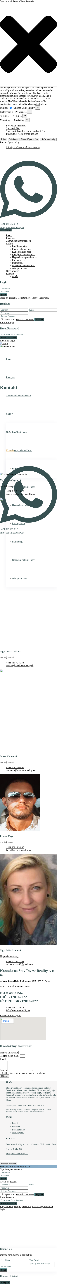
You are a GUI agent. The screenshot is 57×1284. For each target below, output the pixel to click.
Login (3, 295)
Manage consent (8, 1164)
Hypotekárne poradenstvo (24, 257)
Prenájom (10, 238)
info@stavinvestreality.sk (12, 227)
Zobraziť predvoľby (29, 139)
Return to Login (7, 340)
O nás (15, 276)
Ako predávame (20, 268)
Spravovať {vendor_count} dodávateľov (25, 131)
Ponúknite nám (19, 246)
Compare (5, 1282)
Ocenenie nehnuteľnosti (23, 265)
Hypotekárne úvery (9, 956)
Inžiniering (17, 262)
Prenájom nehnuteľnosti (23, 254)
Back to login (38, 1206)
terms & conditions (25, 319)
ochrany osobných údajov (20, 1111)
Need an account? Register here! (15, 297)
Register (39, 319)
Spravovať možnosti (16, 125)
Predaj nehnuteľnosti (22, 249)
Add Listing (6, 230)
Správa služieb (13, 128)
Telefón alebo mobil (10, 1056)
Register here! (6, 1206)
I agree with (19, 319)
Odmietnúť (13, 139)
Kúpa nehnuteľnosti (21, 251)
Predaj (9, 235)
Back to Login (7, 322)
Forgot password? (22, 1206)
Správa (3, 1070)
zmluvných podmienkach (37, 1111)
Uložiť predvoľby (48, 139)
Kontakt (10, 273)
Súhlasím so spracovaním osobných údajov (24, 1073)
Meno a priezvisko (9, 1052)
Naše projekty (12, 271)
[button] (28, 44)
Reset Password (8, 338)
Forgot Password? (40, 297)
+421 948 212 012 (9, 224)
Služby (9, 243)
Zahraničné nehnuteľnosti (18, 241)
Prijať (3, 139)
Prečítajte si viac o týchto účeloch (22, 134)
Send (3, 1270)
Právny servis (18, 260)
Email (3, 1059)
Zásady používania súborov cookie (23, 147)
